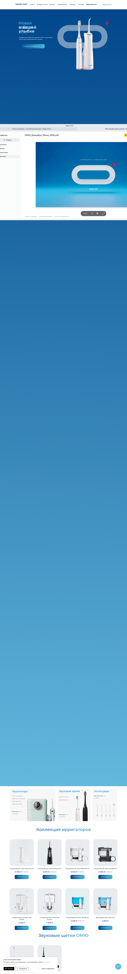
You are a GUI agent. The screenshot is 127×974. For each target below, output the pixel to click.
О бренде (72, 4)
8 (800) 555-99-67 (91, 4)
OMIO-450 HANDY (17, 796)
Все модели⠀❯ (16, 811)
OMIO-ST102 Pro (64, 800)
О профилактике (62, 4)
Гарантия (52, 4)
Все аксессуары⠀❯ (99, 796)
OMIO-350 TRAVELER (18, 798)
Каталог (32, 4)
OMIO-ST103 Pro (64, 797)
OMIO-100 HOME (17, 804)
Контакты (81, 4)
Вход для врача (107, 4)
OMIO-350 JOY (16, 801)
